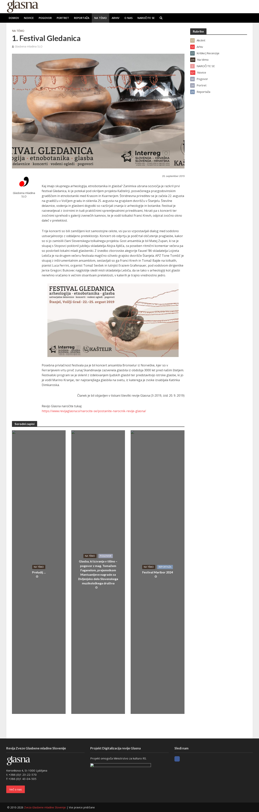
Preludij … (39, 572)
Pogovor (45, 18)
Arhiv (115, 18)
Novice (29, 18)
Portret (63, 18)
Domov (14, 18)
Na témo (100, 18)
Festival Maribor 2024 (157, 572)
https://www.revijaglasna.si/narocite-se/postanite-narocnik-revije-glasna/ (94, 411)
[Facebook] (177, 759)
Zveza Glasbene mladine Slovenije (45, 807)
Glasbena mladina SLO (28, 46)
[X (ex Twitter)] (184, 759)
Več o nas (15, 789)
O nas (128, 18)
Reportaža (81, 18)
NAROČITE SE (146, 18)
